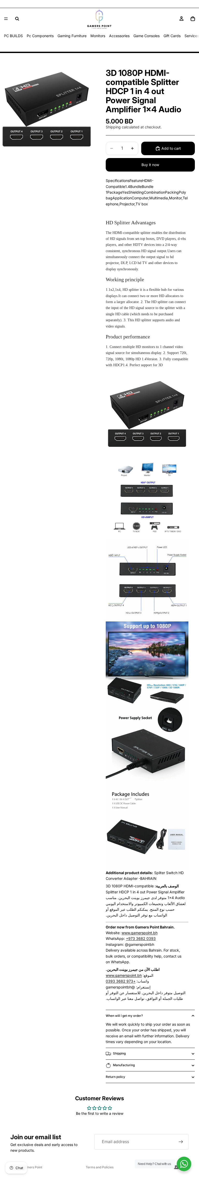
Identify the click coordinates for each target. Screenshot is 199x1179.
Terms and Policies (99, 1167)
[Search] (17, 18)
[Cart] (192, 18)
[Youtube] (176, 1167)
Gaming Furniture (72, 36)
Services (191, 36)
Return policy (115, 1077)
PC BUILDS (13, 36)
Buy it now (150, 164)
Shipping (119, 1053)
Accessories (119, 36)
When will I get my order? (124, 1016)
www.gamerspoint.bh (140, 933)
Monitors (97, 36)
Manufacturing (124, 1065)
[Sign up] (180, 1141)
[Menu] (6, 19)
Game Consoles (146, 36)
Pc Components (40, 36)
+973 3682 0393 (141, 938)
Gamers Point (32, 1167)
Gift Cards (172, 36)
